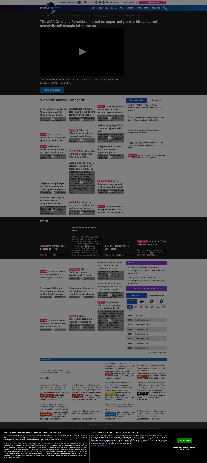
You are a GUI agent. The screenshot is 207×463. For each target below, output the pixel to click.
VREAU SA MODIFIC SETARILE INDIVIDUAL (184, 448)
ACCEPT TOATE (185, 441)
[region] (103, 446)
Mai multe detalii (67, 440)
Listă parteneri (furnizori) (99, 446)
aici (28, 451)
